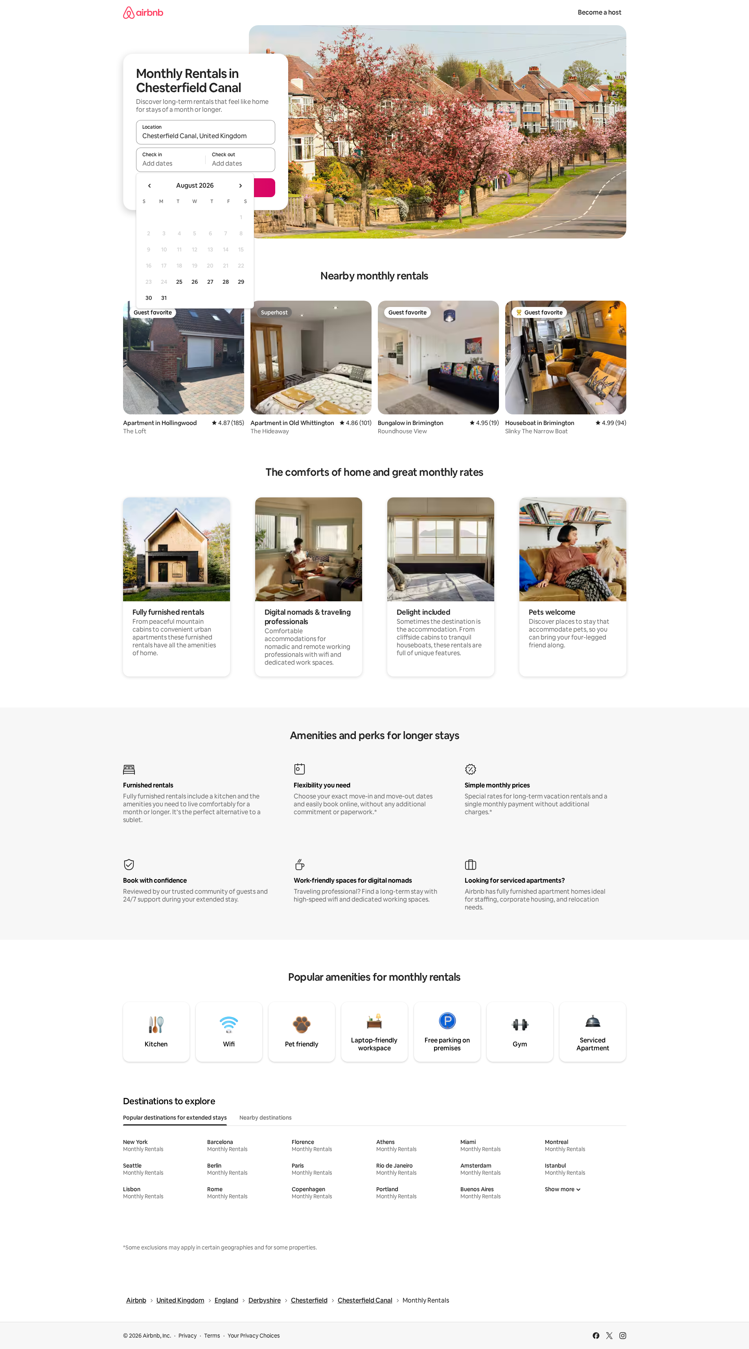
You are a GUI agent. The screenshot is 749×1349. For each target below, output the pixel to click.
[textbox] (170, 163)
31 (164, 297)
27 (210, 281)
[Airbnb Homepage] (143, 12)
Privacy (188, 1335)
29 (241, 281)
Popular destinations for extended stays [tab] (175, 1117)
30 (148, 297)
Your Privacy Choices (254, 1335)
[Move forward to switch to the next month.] (240, 185)
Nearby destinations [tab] (265, 1117)
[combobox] (205, 135)
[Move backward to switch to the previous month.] (149, 185)
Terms (212, 1335)
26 (194, 281)
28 (226, 281)
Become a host (600, 12)
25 (179, 281)
